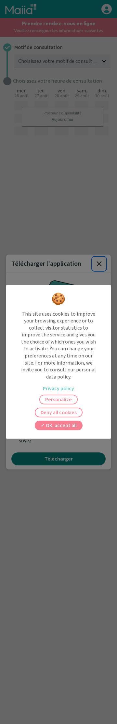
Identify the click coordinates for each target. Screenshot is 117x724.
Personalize (58, 399)
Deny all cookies (59, 412)
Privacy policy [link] (58, 388)
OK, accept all (61, 425)
